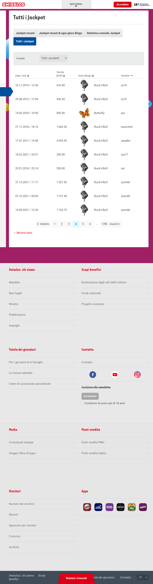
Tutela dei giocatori (102, 577)
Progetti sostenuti (93, 304)
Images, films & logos (22, 453)
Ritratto (13, 304)
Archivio (14, 547)
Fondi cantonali (91, 293)
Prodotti (20, 58)
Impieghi (14, 325)
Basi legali (15, 293)
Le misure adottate (20, 373)
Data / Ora (20, 75)
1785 (104, 224)
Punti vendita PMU (93, 442)
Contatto (125, 577)
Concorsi (14, 536)
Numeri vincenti (76, 578)
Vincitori (125, 75)
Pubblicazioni (17, 314)
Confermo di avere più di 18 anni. (105, 403)
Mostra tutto (24, 232)
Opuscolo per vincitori (22, 525)
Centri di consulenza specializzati (30, 383)
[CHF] (60, 74)
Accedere (122, 4)
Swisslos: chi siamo (21, 575)
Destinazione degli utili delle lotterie (104, 282)
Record (13, 514)
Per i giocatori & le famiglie (26, 362)
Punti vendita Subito (94, 453)
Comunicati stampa (21, 442)
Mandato (14, 282)
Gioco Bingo (84, 75)
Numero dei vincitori (21, 504)
